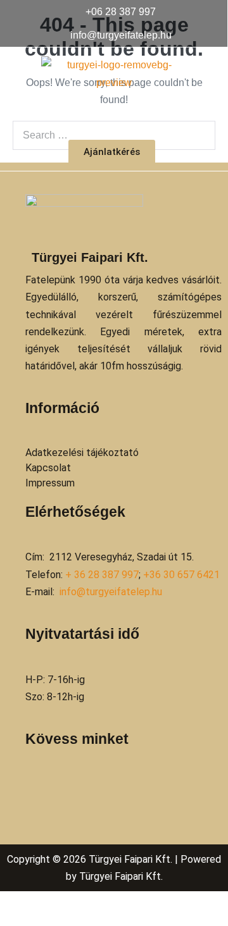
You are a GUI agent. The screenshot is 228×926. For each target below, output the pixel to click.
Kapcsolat (48, 468)
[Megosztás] (24, 903)
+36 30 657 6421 (181, 575)
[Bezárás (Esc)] (34, 903)
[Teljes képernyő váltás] (14, 903)
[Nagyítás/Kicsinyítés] (4, 903)
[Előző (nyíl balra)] (4, 920)
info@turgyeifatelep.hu (111, 592)
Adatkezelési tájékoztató (82, 453)
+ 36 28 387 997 (102, 575)
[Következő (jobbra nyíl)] (14, 920)
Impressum (50, 483)
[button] (113, 115)
